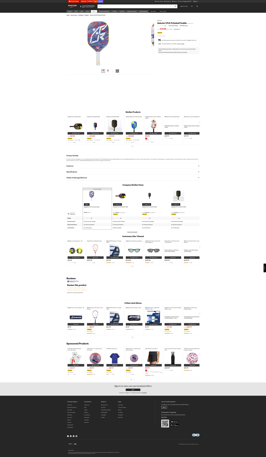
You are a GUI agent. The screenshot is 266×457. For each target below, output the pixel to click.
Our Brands (103, 407)
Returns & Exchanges (71, 412)
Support (175, 1)
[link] (162, 25)
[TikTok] (71, 436)
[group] (76, 138)
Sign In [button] (196, 1)
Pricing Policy (120, 414)
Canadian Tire (86, 404)
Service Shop (69, 409)
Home (68, 15)
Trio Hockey (86, 419)
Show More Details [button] (132, 232)
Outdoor (114, 11)
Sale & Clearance (143, 11)
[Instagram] (73, 436)
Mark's (85, 407)
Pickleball (80, 15)
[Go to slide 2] (108, 71)
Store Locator (69, 417)
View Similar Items (184, 25)
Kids (82, 11)
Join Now (144, 392)
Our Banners (86, 422)
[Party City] (100, 1)
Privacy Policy (120, 404)
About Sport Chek (104, 404)
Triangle (85, 409)
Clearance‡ (160, 32)
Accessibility (120, 412)
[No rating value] (161, 25)
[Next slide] (199, 122)
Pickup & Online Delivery (71, 407)
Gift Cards (69, 419)
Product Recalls (70, 424)
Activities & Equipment (104, 11)
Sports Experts (87, 417)
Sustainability (103, 414)
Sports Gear (74, 15)
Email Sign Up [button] (168, 1)
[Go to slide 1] (103, 71)
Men (76, 11)
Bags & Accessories (132, 11)
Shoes (87, 11)
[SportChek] (90, 1)
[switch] (69, 214)
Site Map (119, 409)
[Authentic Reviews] (73, 281)
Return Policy (120, 417)
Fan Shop (122, 11)
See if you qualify (180, 43)
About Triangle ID (104, 412)
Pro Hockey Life (87, 414)
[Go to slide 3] (112, 71)
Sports (94, 11)
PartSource (86, 412)
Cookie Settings (70, 427)
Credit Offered (159, 1)
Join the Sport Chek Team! (106, 409)
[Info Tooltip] (179, 29)
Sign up (164, 407)
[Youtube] (76, 436)
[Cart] (197, 6)
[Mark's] (96, 1)
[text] (76, 142)
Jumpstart (103, 417)
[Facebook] (68, 436)
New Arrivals (153, 11)
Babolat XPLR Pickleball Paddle (172, 23)
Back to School (163, 11)
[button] (175, 6)
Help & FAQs (69, 414)
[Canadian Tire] (83, 1)
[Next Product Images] (151, 46)
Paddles (87, 15)
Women (70, 11)
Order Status (185, 6)
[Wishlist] (192, 6)
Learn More (164, 417)
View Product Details (173, 25)
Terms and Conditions (122, 407)
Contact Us (69, 422)
